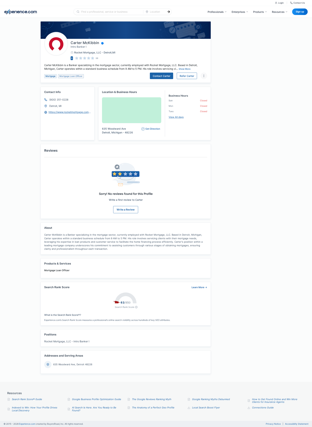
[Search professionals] (168, 12)
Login (281, 2)
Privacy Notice (273, 424)
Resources (278, 11)
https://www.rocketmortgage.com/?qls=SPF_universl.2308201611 (70, 112)
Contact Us (299, 2)
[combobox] (110, 12)
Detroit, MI (55, 105)
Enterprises (238, 11)
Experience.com (27, 423)
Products (258, 11)
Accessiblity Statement (296, 424)
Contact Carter (161, 75)
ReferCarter (187, 75)
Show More (184, 69)
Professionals (216, 11)
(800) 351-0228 (58, 99)
